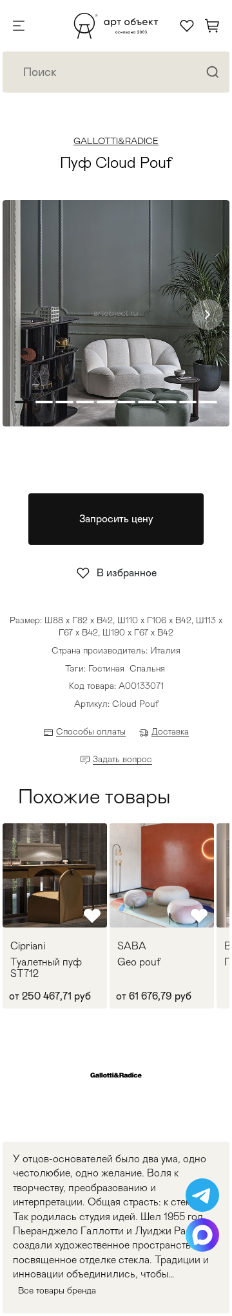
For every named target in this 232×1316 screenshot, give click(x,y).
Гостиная (106, 668)
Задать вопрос (122, 759)
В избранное (127, 573)
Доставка (170, 731)
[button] (207, 314)
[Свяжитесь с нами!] (202, 1195)
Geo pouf (138, 962)
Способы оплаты (91, 731)
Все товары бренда (57, 1290)
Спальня (147, 668)
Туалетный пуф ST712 (46, 967)
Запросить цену (116, 518)
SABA (131, 946)
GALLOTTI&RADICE (116, 141)
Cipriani (27, 946)
